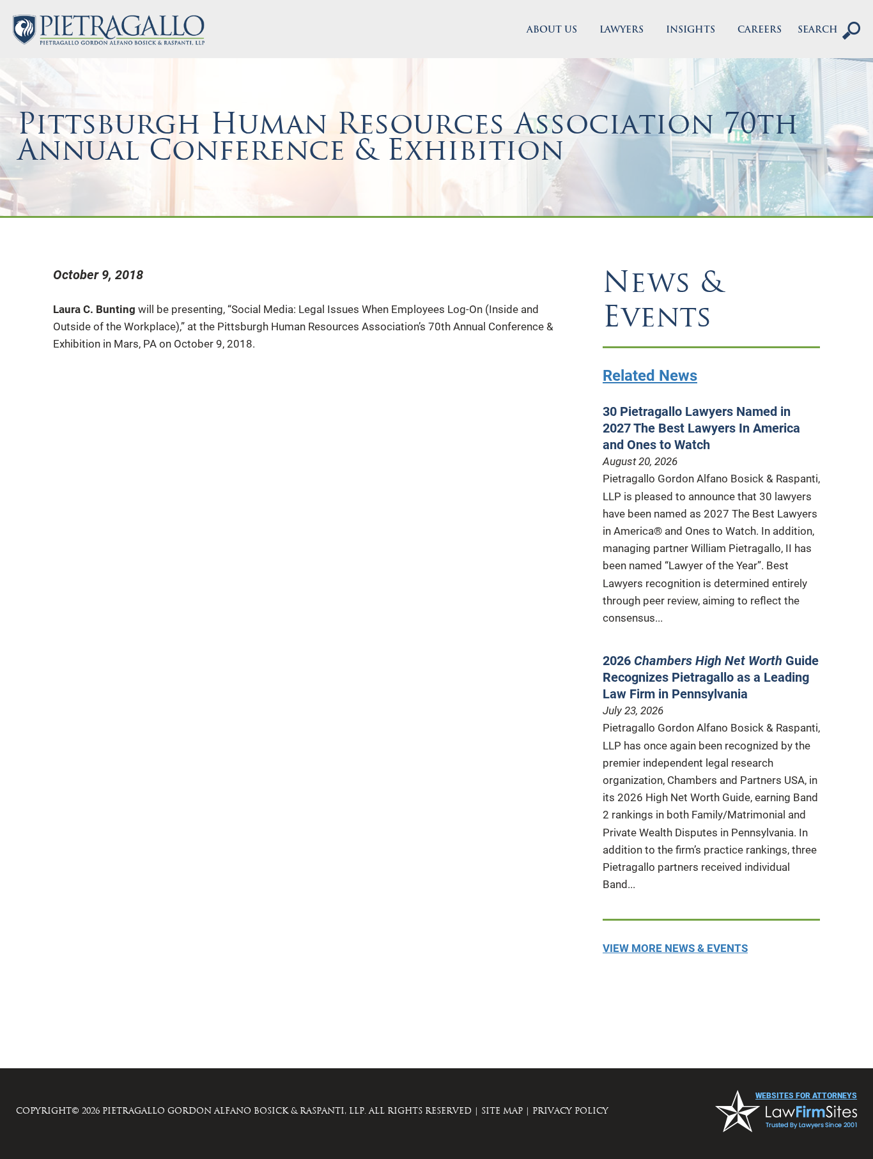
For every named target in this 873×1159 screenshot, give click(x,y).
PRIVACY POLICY (570, 1110)
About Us (552, 30)
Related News (650, 376)
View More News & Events (675, 948)
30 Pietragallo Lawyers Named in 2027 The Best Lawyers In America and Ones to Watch (701, 428)
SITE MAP (502, 1110)
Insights (690, 30)
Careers (760, 30)
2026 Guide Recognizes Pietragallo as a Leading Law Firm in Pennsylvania (711, 677)
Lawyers (621, 30)
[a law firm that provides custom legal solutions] (109, 30)
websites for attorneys (806, 1095)
